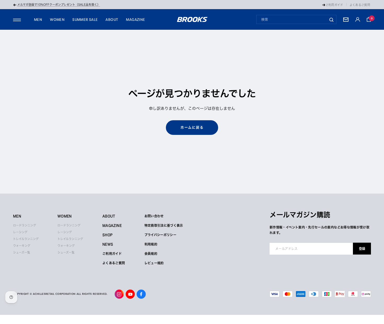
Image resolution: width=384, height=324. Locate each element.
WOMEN (57, 19)
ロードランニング (24, 225)
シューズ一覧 (21, 252)
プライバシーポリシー (160, 234)
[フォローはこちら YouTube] (130, 294)
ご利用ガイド (334, 4)
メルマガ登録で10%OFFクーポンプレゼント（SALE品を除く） (58, 4)
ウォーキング (21, 245)
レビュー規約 (154, 263)
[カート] (369, 19)
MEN (38, 19)
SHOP (107, 234)
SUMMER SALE (85, 19)
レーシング (20, 232)
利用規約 (150, 244)
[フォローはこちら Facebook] (141, 294)
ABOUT (112, 19)
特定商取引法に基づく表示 (163, 225)
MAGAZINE (135, 19)
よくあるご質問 (360, 4)
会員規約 (150, 253)
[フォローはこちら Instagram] (119, 294)
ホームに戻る (192, 127)
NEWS (107, 244)
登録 (362, 248)
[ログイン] (357, 19)
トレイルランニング (26, 238)
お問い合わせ (154, 216)
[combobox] (296, 19)
